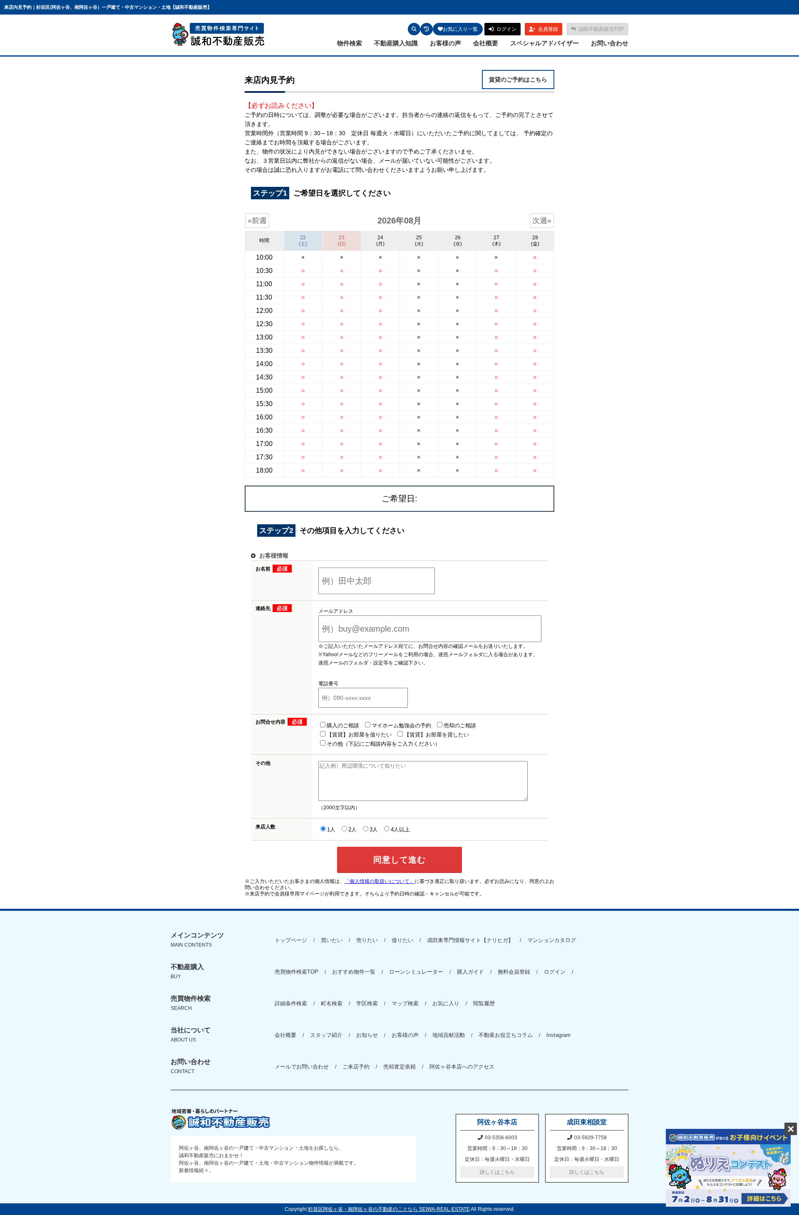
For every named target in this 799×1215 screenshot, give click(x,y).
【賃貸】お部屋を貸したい (436, 734)
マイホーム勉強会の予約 (401, 725)
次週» (541, 220)
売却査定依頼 (399, 1067)
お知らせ (367, 1035)
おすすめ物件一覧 (353, 972)
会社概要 (485, 43)
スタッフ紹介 (326, 1035)
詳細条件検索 (291, 1003)
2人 (352, 829)
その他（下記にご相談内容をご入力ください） (383, 744)
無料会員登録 (514, 972)
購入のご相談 (343, 725)
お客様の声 (445, 43)
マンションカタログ (551, 940)
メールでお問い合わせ (302, 1067)
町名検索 (331, 1003)
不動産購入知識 (396, 43)
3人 (374, 829)
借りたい (402, 940)
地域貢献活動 (448, 1035)
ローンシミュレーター (416, 972)
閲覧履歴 (484, 1003)
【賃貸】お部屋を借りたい (359, 734)
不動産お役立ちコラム (506, 1035)
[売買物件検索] (414, 29)
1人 (331, 829)
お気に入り (445, 1003)
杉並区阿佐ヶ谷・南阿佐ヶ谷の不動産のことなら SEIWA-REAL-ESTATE (389, 1209)
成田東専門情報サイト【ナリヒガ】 (470, 940)
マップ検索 (405, 1003)
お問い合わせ (609, 43)
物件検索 (349, 43)
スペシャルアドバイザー (544, 43)
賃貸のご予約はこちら (518, 79)
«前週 (257, 220)
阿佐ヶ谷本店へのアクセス (461, 1067)
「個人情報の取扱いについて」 (379, 881)
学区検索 (367, 1003)
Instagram (558, 1035)
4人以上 (400, 829)
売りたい (367, 940)
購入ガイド (470, 972)
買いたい (331, 940)
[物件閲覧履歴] (426, 29)
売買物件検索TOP (296, 972)
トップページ (291, 940)
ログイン (555, 972)
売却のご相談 (460, 725)
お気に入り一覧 (460, 29)
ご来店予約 (356, 1067)
